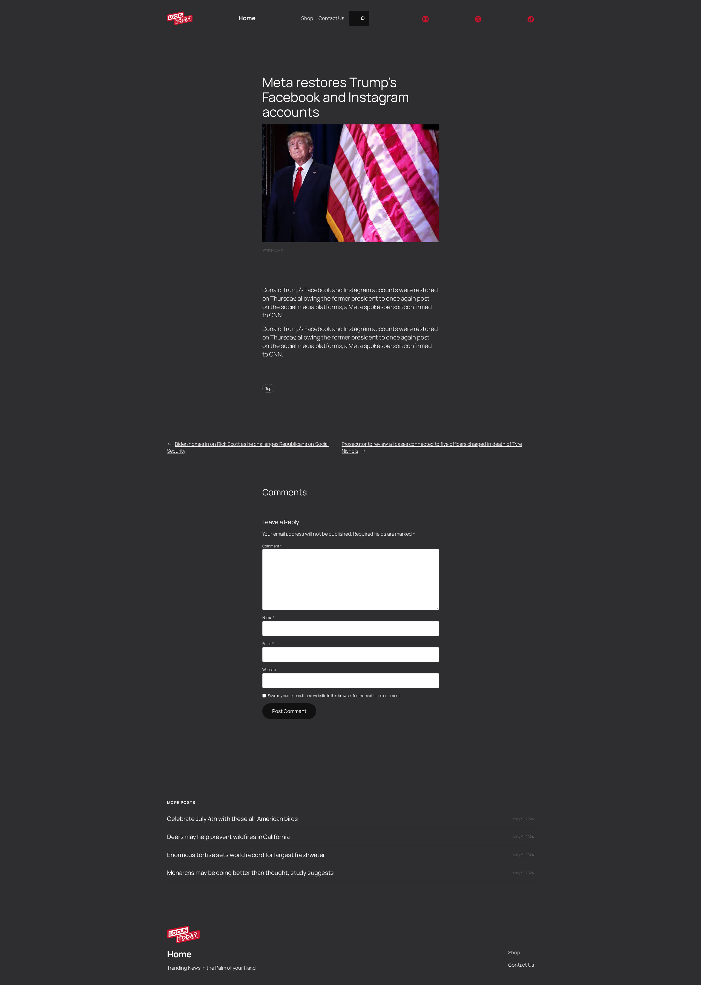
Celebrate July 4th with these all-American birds (232, 818)
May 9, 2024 (523, 818)
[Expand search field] (359, 18)
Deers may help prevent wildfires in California (228, 836)
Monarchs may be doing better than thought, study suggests (250, 872)
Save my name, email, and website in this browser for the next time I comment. (334, 695)
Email (268, 643)
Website (269, 669)
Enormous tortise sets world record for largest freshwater (246, 855)
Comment (272, 546)
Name (268, 617)
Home (247, 18)
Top (268, 388)
